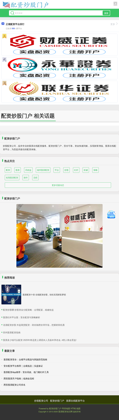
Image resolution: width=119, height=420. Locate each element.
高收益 (28, 169)
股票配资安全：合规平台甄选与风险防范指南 (25, 359)
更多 (112, 24)
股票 (18, 169)
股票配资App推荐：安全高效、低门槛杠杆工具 (26, 372)
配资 (8, 169)
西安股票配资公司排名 (14, 384)
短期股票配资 (12, 177)
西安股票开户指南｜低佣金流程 (19, 378)
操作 (26, 177)
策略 (95, 169)
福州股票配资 (43, 169)
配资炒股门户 (57, 400)
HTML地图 (75, 408)
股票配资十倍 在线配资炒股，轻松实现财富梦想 (44, 294)
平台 (57, 169)
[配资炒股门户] (25, 4)
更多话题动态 (58, 185)
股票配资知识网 (65, 411)
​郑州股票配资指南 (11, 332)
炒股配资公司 (41, 400)
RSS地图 (66, 408)
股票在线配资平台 (75, 400)
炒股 (66, 169)
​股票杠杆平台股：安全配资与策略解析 (21, 317)
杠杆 (76, 169)
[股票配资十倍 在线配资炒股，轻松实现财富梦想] (11, 294)
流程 (35, 177)
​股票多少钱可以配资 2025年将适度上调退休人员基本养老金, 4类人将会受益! (39, 339)
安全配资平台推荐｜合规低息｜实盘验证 (23, 365)
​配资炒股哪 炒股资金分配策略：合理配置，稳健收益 (28, 309)
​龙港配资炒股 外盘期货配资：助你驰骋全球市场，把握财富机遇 (34, 324)
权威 (86, 169)
